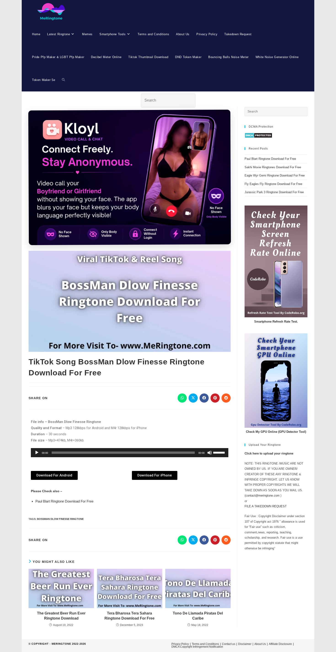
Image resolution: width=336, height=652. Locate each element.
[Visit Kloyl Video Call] (130, 179)
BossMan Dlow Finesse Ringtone (60, 519)
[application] (129, 452)
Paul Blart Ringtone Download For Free (64, 501)
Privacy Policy (180, 644)
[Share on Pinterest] (215, 398)
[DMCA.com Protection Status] (258, 135)
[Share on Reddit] (226, 398)
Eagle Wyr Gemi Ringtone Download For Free (275, 175)
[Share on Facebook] (204, 398)
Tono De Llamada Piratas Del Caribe (198, 615)
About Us (260, 644)
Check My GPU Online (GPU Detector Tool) (276, 431)
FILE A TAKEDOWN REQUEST (266, 506)
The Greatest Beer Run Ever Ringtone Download (61, 615)
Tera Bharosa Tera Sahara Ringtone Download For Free (129, 615)
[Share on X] (193, 398)
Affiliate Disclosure (280, 644)
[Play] (37, 452)
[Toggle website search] (63, 80)
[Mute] (209, 452)
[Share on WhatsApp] (182, 398)
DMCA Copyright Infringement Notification (197, 646)
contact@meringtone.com (262, 495)
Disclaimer (244, 644)
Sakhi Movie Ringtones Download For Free (273, 167)
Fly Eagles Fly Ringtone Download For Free (273, 184)
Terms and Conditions (205, 644)
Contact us (228, 644)
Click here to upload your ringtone (269, 453)
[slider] (219, 452)
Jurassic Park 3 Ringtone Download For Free (274, 192)
